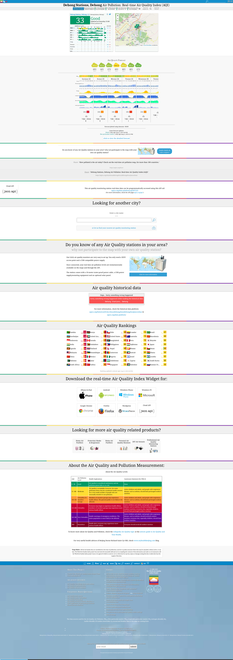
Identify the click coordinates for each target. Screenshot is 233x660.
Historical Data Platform (75, 605)
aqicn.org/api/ (138, 192)
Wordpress (126, 406)
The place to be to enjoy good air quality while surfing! (124, 612)
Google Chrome (86, 406)
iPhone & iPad (86, 390)
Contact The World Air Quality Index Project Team (83, 574)
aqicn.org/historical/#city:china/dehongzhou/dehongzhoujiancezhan (115, 312)
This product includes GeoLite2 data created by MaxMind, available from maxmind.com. (125, 581)
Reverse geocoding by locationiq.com (118, 607)
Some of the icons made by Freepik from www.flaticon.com (119, 601)
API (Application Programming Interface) (80, 603)
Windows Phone (126, 390)
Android (106, 390)
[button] (136, 28)
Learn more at (164, 151)
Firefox (106, 406)
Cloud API (147, 405)
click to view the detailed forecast (116, 138)
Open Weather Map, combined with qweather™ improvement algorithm (121, 590)
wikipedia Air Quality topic (123, 532)
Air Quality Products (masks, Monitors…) (80, 601)
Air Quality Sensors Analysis (76, 587)
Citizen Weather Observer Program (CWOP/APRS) (116, 628)
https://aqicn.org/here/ (116, 168)
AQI (80, 14)
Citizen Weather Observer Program (117, 593)
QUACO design (111, 615)
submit (133, 646)
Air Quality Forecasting (74, 599)
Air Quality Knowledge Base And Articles (80, 584)
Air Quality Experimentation (76, 586)
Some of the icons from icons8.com (117, 604)
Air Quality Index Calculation (76, 598)
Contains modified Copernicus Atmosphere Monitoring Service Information (124, 596)
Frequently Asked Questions (79, 591)
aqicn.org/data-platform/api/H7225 (124, 190)
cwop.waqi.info (138, 593)
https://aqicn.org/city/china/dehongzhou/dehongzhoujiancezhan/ (117, 175)
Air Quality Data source (75, 596)
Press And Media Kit (74, 576)
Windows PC (147, 390)
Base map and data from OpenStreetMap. (119, 609)
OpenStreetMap (148, 45)
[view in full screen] (110, 14)
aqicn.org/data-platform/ (116, 315)
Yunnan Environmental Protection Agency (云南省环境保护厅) (116, 630)
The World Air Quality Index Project (154, 572)
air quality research (76, 579)
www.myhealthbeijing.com (144, 540)
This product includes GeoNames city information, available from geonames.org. (122, 585)
